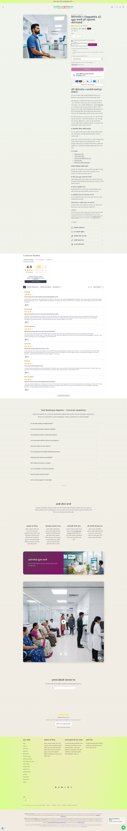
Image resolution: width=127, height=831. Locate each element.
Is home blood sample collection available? (63, 429)
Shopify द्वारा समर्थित (41, 805)
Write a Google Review (63, 724)
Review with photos (32, 287)
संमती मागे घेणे (26, 779)
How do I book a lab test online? (63, 474)
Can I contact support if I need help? (63, 480)
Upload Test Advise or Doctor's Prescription (82, 62)
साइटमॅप (24, 782)
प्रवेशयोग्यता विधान (27, 772)
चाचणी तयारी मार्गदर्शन (79, 156)
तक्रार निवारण (26, 777)
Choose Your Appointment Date (79, 56)
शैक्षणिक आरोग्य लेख (78, 154)
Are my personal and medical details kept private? (63, 452)
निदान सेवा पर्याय (78, 160)
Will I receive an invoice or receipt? (63, 463)
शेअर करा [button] (75, 222)
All (24, 287)
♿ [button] (2, 828)
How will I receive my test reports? (63, 446)
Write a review (35, 281)
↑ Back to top (63, 485)
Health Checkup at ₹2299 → (115, 821)
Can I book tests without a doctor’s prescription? (63, 440)
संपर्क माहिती (64, 805)
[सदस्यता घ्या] (75, 688)
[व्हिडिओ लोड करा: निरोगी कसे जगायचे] (63, 622)
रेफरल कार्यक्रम (26, 764)
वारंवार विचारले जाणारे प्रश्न (28, 761)
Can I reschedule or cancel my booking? (63, 469)
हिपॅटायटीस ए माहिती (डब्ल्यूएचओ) (82, 163)
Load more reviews (63, 395)
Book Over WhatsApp (87, 84)
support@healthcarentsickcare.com (57, 822)
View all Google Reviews (63, 727)
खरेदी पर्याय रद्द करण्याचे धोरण (72, 805)
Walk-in (75, 50)
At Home (88, 52)
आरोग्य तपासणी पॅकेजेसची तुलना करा (82, 158)
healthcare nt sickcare (32, 805)
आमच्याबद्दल (25, 751)
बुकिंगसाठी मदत (26, 754)
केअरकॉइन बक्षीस (26, 766)
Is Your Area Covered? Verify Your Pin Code (84, 41)
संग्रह (24, 743)
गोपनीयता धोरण (54, 805)
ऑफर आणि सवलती (27, 756)
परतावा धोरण (48, 805)
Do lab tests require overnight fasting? (63, 423)
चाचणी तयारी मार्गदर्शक (27, 759)
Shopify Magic (75, 217)
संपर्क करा (25, 746)
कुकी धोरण (25, 774)
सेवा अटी (59, 805)
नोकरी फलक (25, 748)
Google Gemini (96, 216)
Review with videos (45, 287)
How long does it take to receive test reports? (63, 435)
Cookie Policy (84, 826)
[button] (3, 7)
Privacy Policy (81, 822)
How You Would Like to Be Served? (79, 48)
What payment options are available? (63, 457)
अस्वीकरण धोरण (95, 217)
